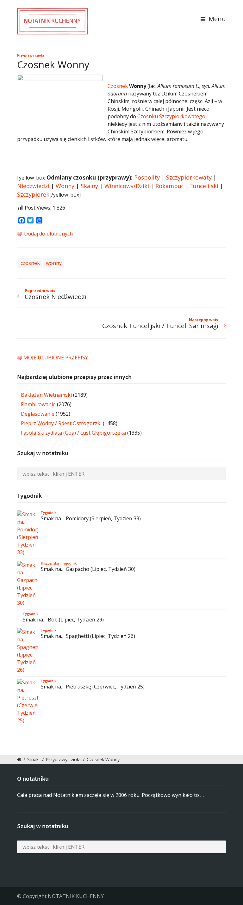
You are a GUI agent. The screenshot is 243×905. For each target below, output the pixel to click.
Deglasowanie (37, 413)
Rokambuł (169, 186)
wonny (54, 263)
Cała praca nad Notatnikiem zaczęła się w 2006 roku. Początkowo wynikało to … (110, 795)
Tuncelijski (203, 186)
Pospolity (147, 177)
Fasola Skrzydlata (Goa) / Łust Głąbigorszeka (73, 432)
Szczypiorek (33, 194)
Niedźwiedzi (33, 186)
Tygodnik (48, 512)
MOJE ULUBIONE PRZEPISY (55, 357)
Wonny (65, 186)
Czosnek (118, 86)
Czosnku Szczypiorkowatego (171, 116)
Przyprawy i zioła (30, 55)
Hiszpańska (50, 563)
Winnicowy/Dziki (126, 186)
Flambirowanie (38, 404)
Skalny (89, 186)
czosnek (30, 263)
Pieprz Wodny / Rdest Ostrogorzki (61, 423)
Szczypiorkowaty (189, 177)
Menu (216, 19)
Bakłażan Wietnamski (46, 394)
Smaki (33, 759)
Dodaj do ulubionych (48, 233)
